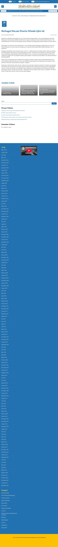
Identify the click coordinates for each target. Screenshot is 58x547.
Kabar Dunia (4, 503)
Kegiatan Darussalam (6, 508)
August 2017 (4, 316)
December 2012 (4, 449)
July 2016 (3, 347)
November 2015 (5, 367)
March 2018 (4, 298)
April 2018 (3, 295)
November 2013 (5, 421)
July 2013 (3, 431)
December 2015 (4, 365)
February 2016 (4, 359)
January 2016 (4, 362)
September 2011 (5, 485)
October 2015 (4, 370)
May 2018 (3, 293)
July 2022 (3, 203)
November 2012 (5, 452)
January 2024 (4, 172)
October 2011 (4, 482)
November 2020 (5, 237)
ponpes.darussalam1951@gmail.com (42, 1)
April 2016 (3, 354)
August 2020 (4, 244)
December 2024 (4, 160)
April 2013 (3, 439)
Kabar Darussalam (25, 15)
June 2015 (3, 380)
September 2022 (5, 198)
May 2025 (3, 157)
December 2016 (4, 336)
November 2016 (5, 339)
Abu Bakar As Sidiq (6, 93)
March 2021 (4, 226)
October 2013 (4, 424)
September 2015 (5, 372)
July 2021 (3, 221)
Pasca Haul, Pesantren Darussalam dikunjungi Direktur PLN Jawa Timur (47, 92)
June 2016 (3, 349)
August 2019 (4, 262)
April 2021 (3, 224)
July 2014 (3, 400)
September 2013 (5, 426)
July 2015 (3, 377)
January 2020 (4, 254)
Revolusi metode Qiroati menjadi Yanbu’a (10, 115)
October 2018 (4, 283)
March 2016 (4, 357)
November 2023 (5, 178)
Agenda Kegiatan (5, 492)
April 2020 (3, 249)
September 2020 (5, 242)
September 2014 (5, 395)
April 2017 (3, 326)
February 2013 (4, 444)
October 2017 (4, 311)
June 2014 (3, 403)
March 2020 (4, 252)
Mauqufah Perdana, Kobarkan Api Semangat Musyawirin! (14, 119)
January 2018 (4, 303)
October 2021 (4, 213)
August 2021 (4, 219)
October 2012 (4, 454)
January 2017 (4, 334)
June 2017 (3, 321)
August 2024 (4, 170)
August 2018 (4, 288)
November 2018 (5, 280)
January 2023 (4, 193)
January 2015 (4, 385)
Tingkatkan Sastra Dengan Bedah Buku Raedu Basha (13, 110)
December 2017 (4, 306)
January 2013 (4, 447)
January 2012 (4, 475)
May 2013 (3, 436)
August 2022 (4, 201)
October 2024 (4, 165)
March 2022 (4, 206)
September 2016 (5, 344)
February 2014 (4, 413)
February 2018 (4, 301)
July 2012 (3, 459)
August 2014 (4, 398)
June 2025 (3, 155)
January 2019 (4, 275)
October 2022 (4, 196)
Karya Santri (4, 505)
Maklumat (3, 517)
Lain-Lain (3, 510)
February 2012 (4, 472)
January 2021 (4, 231)
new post (3, 522)
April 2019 (3, 267)
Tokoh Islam (4, 527)
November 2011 (5, 480)
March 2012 (4, 470)
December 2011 (4, 477)
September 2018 (5, 285)
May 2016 (3, 352)
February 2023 (4, 190)
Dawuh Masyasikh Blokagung (8, 495)
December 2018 (4, 278)
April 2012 (3, 467)
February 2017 (4, 331)
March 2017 (4, 329)
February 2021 (4, 229)
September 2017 (5, 313)
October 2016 (4, 342)
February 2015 (4, 383)
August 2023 (4, 183)
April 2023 (3, 185)
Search (2, 101)
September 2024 (5, 167)
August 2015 (4, 375)
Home (19, 15)
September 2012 (5, 457)
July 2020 (3, 247)
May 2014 (3, 406)
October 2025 (4, 152)
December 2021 (4, 208)
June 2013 (3, 434)
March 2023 (4, 188)
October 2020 (4, 239)
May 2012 (3, 465)
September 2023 (5, 180)
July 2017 (3, 319)
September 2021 (5, 216)
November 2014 (5, 390)
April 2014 (3, 408)
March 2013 (4, 441)
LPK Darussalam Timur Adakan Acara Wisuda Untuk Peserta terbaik (16, 117)
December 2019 (4, 257)
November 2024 (5, 162)
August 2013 (4, 429)
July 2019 (3, 265)
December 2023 (4, 175)
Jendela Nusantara (5, 498)
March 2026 (4, 149)
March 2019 (4, 270)
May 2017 (3, 324)
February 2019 (4, 272)
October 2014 (4, 393)
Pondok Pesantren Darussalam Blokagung (28, 537)
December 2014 (4, 388)
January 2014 (4, 416)
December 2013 (4, 418)
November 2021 (5, 211)
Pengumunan (4, 525)
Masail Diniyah (4, 520)
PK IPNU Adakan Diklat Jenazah (8, 112)
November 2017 (5, 308)
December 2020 (4, 234)
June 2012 (3, 462)
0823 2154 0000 (25, 1)
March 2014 (4, 411)
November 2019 (5, 260)
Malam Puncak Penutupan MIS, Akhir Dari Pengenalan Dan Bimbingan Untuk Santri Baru (28, 92)
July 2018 (3, 290)
